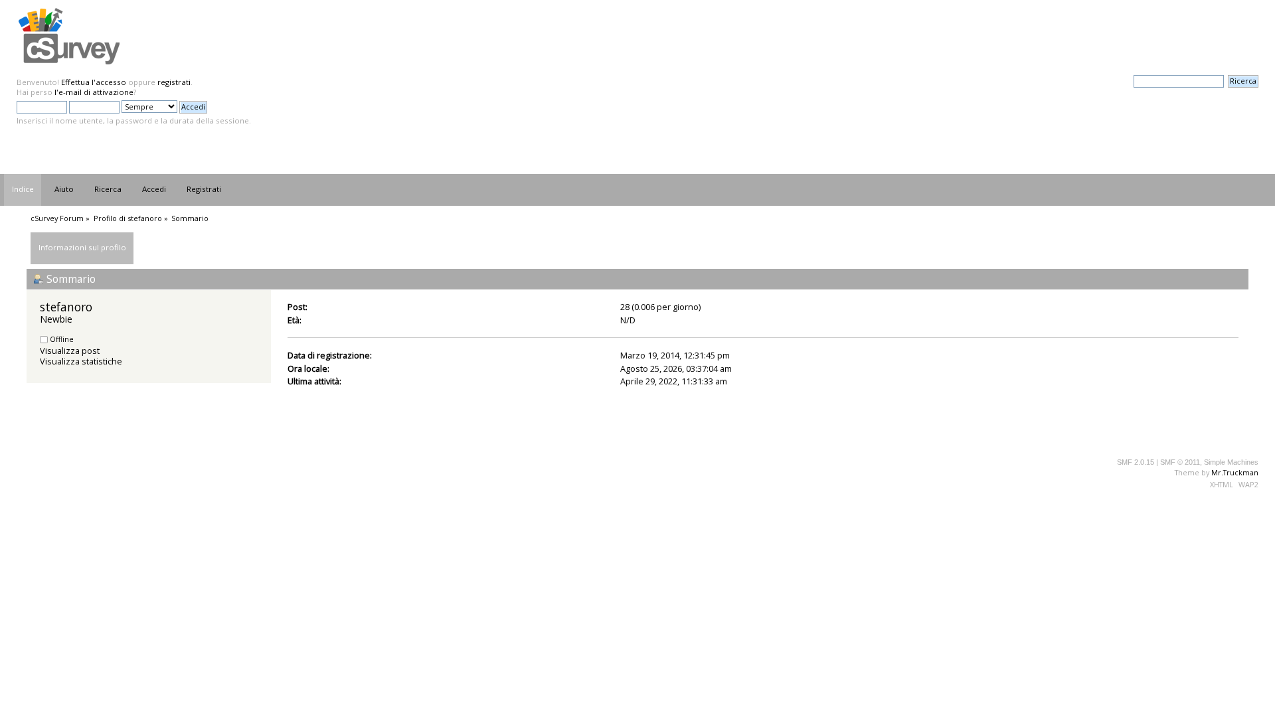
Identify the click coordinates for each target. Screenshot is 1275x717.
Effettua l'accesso (93, 82)
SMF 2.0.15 (1135, 462)
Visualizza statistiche (81, 361)
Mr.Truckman (1234, 472)
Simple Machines (1231, 462)
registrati (174, 82)
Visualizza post (70, 351)
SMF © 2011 (1180, 462)
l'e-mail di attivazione (93, 92)
